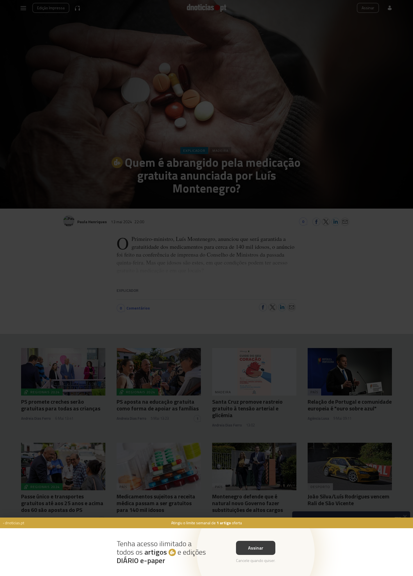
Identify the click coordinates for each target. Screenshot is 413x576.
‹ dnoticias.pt (13, 523)
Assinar (255, 548)
